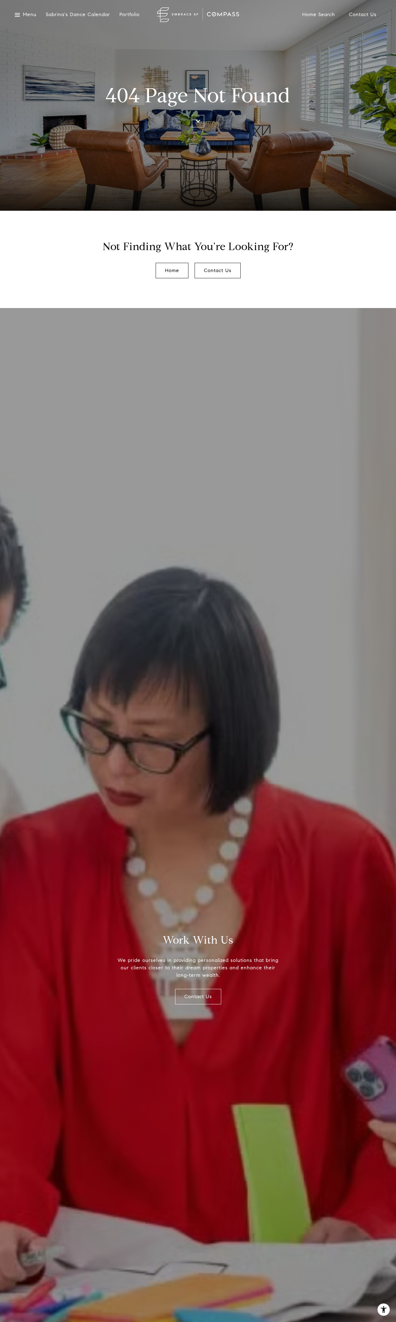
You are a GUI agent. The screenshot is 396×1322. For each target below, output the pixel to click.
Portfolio (129, 14)
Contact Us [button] (217, 270)
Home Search (318, 14)
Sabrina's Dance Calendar (78, 14)
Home (172, 270)
